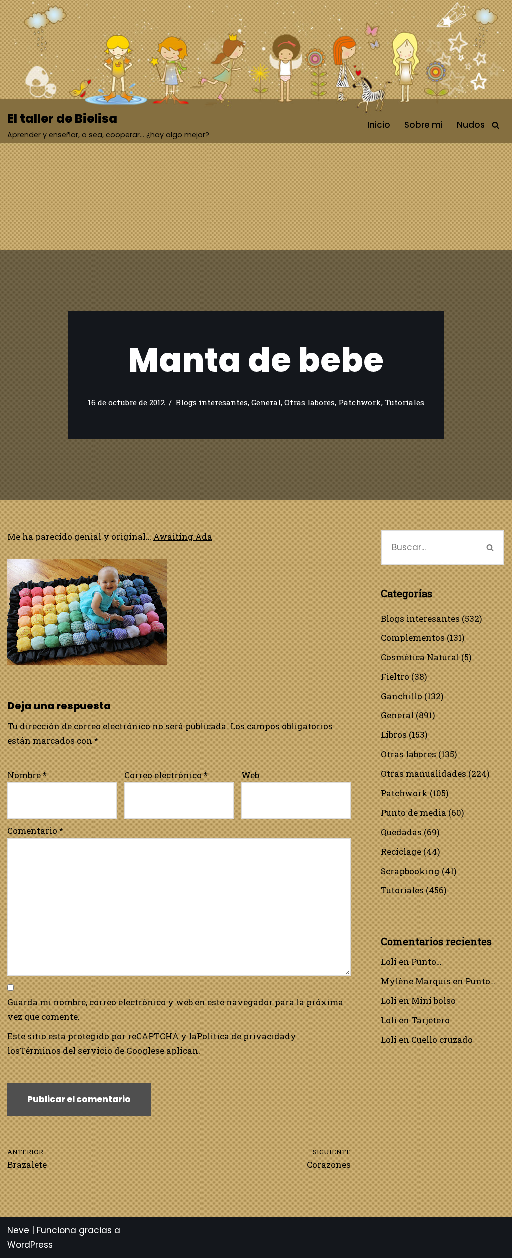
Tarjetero (431, 1020)
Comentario (36, 830)
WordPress (30, 1245)
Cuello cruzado (442, 1039)
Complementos (413, 637)
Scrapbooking (410, 871)
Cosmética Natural (420, 657)
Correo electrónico (166, 775)
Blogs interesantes (212, 402)
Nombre (27, 775)
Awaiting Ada (183, 536)
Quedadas (401, 832)
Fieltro (395, 676)
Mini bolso (434, 1000)
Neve (19, 1230)
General (266, 402)
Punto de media (413, 812)
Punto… (427, 961)
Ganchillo (401, 696)
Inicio (379, 125)
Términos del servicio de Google (88, 1050)
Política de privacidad (243, 1036)
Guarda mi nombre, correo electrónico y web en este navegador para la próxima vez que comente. (176, 1009)
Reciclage (401, 851)
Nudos (471, 125)
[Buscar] (496, 125)
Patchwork (360, 402)
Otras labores (309, 402)
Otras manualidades (423, 773)
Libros (394, 734)
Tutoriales (404, 402)
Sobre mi (423, 125)
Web (251, 775)
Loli (389, 961)
